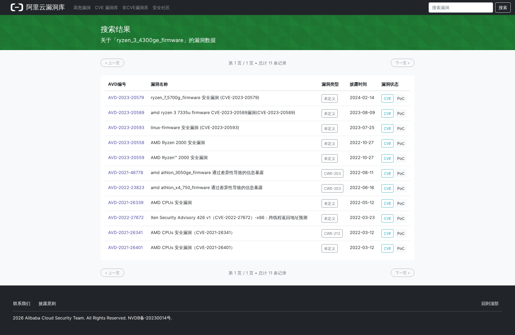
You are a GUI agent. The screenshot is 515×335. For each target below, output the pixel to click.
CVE (387, 98)
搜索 (503, 7)
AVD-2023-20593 (126, 127)
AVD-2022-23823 (126, 187)
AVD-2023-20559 (126, 157)
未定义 (329, 98)
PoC (400, 98)
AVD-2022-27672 (126, 217)
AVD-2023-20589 (126, 112)
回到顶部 (490, 303)
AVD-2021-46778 (125, 172)
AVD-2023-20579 (126, 97)
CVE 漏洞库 (106, 7)
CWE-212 (332, 233)
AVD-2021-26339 (126, 202)
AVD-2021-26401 (125, 247)
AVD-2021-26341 (125, 232)
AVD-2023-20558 (126, 142)
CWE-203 (332, 173)
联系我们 (21, 303)
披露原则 (47, 303)
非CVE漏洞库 (135, 7)
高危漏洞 (82, 7)
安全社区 (161, 7)
